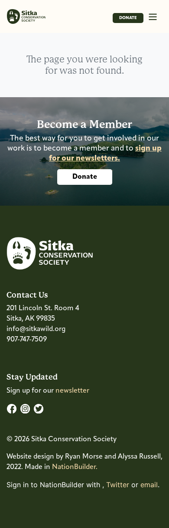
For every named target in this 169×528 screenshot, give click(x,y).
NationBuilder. (75, 467)
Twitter (117, 484)
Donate (128, 18)
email (149, 484)
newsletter (72, 390)
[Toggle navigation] (152, 16)
